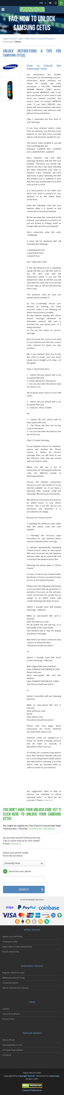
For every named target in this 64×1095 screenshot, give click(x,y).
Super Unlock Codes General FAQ (17, 946)
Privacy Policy (8, 1019)
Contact (5, 1008)
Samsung (7, 41)
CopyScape (54, 1075)
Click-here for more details (32, 827)
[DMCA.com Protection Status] (32, 1086)
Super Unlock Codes (13, 38)
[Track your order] (55, 3)
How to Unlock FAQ (10, 951)
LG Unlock (6, 1055)
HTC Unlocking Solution (12, 1050)
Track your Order (10, 941)
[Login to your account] (61, 3)
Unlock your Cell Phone (12, 936)
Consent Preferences (32, 1090)
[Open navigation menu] (2, 10)
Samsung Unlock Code (12, 1045)
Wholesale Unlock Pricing (13, 977)
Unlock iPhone (8, 1039)
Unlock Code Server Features (15, 987)
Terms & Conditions (11, 1013)
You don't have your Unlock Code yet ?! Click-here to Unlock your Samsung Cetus (32, 814)
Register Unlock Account (13, 972)
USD (41, 2)
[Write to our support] (50, 3)
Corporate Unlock (10, 982)
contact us (47, 800)
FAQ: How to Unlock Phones (39, 38)
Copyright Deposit (26, 1075)
